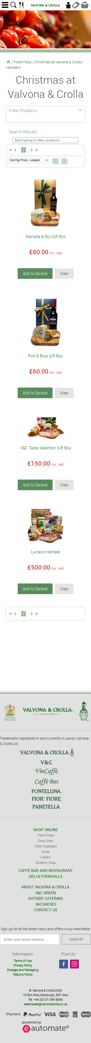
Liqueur (45, 857)
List (64, 161)
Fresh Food (22, 62)
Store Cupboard (46, 846)
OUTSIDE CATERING (45, 898)
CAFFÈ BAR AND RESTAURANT (45, 870)
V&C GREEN (45, 892)
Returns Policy (23, 974)
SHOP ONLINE (45, 829)
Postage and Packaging (22, 970)
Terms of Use (23, 961)
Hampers (13, 67)
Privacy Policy (23, 965)
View (64, 273)
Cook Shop (45, 840)
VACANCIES (45, 904)
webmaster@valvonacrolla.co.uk (45, 1004)
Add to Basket (35, 273)
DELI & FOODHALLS (45, 876)
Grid (55, 161)
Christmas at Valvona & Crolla (57, 62)
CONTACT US (45, 909)
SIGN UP (76, 939)
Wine (45, 851)
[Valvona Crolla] (8, 62)
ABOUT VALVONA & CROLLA (45, 886)
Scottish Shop (46, 862)
